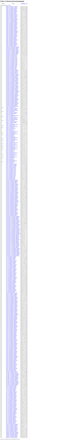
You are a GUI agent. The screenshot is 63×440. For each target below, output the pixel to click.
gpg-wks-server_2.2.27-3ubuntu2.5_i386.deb (12, 253)
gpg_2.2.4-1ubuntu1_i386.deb (10, 259)
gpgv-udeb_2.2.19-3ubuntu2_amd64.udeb (12, 383)
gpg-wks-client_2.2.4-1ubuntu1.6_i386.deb (12, 217)
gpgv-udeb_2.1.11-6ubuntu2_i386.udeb (12, 376)
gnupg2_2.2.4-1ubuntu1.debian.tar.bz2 (11, 126)
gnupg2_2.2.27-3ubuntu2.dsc (10, 140)
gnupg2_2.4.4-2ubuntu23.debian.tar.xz (11, 148)
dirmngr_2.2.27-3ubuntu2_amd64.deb (11, 20)
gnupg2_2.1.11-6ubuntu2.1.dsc (10, 116)
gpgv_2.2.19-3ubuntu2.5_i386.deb (11, 392)
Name (13, 3)
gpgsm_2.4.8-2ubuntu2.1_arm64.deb (11, 357)
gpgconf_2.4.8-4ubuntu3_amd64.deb (11, 321)
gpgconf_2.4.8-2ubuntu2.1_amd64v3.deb (12, 314)
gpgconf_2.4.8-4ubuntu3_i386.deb (11, 324)
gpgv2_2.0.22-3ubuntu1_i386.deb (11, 386)
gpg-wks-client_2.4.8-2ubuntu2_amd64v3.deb (13, 236)
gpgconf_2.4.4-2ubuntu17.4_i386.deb (11, 306)
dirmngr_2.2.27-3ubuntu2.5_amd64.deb (12, 18)
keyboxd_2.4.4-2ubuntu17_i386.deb (11, 427)
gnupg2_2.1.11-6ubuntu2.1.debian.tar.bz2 (12, 115)
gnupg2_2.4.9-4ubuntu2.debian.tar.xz (11, 160)
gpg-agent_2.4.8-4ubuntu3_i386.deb (11, 211)
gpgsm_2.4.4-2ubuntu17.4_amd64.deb (11, 347)
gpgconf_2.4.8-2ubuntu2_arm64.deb (11, 319)
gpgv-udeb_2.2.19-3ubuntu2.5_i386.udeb (12, 382)
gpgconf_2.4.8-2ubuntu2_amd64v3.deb (12, 318)
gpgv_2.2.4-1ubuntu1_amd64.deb (11, 389)
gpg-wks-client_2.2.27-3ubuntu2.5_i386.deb (12, 225)
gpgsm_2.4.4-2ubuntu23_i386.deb (11, 354)
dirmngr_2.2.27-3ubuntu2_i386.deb (11, 21)
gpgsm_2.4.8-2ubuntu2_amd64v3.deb (11, 360)
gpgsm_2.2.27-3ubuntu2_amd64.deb (11, 345)
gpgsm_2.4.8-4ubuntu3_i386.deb (11, 366)
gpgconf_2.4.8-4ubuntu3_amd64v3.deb (12, 322)
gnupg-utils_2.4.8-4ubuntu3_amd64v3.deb (12, 99)
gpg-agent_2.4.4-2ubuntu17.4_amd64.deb (12, 192)
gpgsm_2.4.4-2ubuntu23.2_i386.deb (11, 352)
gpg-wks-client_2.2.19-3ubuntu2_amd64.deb (12, 222)
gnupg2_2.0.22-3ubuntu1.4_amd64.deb (12, 108)
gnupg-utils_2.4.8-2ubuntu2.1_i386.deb (12, 93)
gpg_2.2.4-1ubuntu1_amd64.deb (11, 258)
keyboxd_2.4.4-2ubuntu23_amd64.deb (11, 430)
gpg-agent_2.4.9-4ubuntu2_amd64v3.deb (12, 213)
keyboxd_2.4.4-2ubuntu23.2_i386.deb (11, 429)
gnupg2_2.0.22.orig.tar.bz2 (10, 114)
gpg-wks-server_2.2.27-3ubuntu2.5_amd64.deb (13, 252)
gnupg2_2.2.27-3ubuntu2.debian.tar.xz (11, 139)
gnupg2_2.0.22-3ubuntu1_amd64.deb (11, 112)
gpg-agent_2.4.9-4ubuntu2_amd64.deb (11, 212)
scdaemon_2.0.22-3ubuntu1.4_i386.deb (12, 433)
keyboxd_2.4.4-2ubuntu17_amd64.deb (11, 426)
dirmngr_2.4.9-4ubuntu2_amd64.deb (11, 42)
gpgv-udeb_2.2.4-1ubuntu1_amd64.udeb (12, 379)
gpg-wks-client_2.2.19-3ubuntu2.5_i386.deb (12, 221)
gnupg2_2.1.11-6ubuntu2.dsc (10, 120)
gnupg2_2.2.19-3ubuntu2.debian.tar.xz (11, 133)
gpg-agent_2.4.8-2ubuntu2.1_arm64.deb (12, 202)
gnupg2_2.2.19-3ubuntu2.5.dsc (10, 132)
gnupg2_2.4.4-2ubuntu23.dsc (10, 149)
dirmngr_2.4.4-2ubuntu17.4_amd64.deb (12, 22)
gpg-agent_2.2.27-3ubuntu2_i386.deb (11, 191)
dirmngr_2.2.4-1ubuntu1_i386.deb (11, 13)
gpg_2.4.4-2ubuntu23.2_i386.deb (11, 273)
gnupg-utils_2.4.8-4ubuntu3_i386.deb (11, 101)
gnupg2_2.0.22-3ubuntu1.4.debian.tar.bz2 (12, 106)
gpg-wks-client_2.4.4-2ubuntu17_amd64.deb (12, 229)
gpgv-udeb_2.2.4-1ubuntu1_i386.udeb (11, 380)
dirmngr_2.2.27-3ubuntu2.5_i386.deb (11, 19)
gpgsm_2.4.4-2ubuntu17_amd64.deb (11, 349)
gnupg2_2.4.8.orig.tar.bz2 (10, 158)
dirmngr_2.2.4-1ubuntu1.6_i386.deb (11, 11)
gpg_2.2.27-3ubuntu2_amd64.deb (11, 266)
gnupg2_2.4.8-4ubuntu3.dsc (10, 157)
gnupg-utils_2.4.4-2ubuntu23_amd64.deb (12, 88)
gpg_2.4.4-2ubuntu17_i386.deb (10, 271)
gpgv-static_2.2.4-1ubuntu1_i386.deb (11, 372)
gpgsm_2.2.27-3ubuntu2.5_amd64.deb (11, 343)
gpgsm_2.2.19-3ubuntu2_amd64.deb (11, 341)
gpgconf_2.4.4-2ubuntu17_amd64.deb (11, 307)
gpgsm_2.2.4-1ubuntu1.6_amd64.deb (11, 335)
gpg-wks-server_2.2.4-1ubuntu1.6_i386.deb (12, 245)
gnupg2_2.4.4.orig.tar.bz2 (10, 150)
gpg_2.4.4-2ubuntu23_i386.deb (10, 275)
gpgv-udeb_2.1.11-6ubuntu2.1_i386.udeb (12, 374)
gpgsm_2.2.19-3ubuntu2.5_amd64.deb (11, 339)
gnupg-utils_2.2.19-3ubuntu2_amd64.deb (12, 76)
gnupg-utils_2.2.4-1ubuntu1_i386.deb (11, 73)
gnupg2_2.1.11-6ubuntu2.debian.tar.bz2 (12, 119)
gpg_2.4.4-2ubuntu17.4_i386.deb (11, 269)
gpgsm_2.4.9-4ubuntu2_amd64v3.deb (11, 368)
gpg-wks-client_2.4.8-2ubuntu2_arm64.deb (12, 237)
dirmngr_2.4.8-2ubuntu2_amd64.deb (11, 34)
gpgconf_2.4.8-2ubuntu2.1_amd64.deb (11, 313)
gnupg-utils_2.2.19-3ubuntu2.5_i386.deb (12, 75)
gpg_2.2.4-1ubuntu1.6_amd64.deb (11, 256)
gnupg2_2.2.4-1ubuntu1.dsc (10, 127)
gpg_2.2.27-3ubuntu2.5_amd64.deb (11, 264)
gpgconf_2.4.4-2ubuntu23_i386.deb (11, 312)
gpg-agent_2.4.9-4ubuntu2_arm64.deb (11, 214)
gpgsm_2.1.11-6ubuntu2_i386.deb (11, 334)
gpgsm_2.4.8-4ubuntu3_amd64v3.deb (11, 364)
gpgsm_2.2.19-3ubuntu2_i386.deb (11, 342)
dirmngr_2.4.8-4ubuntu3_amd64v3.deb (12, 39)
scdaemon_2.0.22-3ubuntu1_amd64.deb (12, 434)
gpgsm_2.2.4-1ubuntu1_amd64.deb (11, 337)
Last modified (23, 3)
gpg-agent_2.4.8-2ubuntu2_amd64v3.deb (12, 205)
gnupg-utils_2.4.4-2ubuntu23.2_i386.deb (12, 87)
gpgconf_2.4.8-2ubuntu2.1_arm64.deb (11, 315)
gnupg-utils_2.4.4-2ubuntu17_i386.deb (11, 85)
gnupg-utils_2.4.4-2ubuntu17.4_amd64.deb (12, 82)
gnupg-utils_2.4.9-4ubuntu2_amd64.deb (12, 102)
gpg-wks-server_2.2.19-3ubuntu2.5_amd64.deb (13, 248)
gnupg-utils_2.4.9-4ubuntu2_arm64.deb (12, 104)
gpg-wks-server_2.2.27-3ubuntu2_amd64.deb (12, 254)
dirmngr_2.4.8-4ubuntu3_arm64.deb (11, 40)
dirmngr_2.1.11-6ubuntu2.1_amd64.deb (12, 6)
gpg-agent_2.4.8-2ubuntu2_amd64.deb (11, 204)
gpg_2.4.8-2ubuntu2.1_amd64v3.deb (11, 277)
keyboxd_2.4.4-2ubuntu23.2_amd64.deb (12, 428)
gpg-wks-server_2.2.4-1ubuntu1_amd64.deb (12, 246)
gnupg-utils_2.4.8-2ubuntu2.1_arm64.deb (12, 92)
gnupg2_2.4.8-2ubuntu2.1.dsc (10, 153)
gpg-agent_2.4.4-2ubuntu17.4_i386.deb (12, 193)
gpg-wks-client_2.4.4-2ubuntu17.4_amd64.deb (13, 228)
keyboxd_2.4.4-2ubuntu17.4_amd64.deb (12, 424)
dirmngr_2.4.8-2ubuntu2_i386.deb (11, 37)
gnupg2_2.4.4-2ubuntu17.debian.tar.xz (11, 144)
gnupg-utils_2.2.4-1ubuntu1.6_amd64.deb (12, 70)
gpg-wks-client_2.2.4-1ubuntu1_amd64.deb (12, 218)
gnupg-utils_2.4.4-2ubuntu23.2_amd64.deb (12, 86)
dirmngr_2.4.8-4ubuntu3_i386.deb (11, 41)
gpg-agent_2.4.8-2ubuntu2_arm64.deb (11, 206)
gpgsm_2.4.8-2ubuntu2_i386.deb (11, 362)
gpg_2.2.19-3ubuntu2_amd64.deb (11, 262)
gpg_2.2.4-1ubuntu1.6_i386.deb (10, 257)
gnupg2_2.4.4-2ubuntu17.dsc (10, 145)
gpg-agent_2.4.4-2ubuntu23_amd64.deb (12, 198)
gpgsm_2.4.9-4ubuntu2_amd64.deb (11, 367)
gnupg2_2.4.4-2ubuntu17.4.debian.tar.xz (12, 142)
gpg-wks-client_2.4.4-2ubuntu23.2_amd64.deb (13, 230)
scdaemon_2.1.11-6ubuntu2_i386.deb (11, 437)
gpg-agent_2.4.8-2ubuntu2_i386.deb (11, 207)
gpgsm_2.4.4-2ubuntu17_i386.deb (11, 350)
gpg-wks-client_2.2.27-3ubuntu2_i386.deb (12, 227)
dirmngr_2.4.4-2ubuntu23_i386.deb (11, 29)
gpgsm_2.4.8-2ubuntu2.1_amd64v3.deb (12, 356)
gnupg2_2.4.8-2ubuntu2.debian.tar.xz (11, 154)
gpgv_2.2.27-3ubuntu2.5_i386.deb (11, 396)
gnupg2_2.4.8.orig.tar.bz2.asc (10, 159)
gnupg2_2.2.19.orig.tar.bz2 (10, 135)
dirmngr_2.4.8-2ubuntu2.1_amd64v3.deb (12, 31)
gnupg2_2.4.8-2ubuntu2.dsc (10, 155)
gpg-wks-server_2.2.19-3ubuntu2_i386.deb (12, 251)
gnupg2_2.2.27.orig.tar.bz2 (10, 141)
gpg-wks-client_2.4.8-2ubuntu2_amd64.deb (12, 235)
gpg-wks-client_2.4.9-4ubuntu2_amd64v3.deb (13, 242)
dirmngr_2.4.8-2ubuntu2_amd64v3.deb (12, 35)
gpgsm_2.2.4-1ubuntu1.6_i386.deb (11, 336)
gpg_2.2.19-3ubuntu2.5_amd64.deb (11, 260)
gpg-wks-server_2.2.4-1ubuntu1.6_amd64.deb (13, 244)
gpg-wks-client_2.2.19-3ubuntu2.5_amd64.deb (13, 220)
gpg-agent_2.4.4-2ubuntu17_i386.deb (11, 195)
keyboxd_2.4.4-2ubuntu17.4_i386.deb (11, 425)
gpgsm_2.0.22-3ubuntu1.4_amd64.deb (11, 329)
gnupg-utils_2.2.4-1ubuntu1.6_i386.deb (12, 71)
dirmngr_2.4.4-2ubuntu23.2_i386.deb (11, 27)
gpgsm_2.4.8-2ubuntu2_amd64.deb (11, 359)
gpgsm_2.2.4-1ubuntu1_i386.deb (11, 338)
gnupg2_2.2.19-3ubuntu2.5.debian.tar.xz (12, 131)
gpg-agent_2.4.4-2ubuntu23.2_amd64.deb (12, 196)
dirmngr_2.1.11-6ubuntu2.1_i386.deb (11, 7)
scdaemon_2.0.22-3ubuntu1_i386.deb (11, 435)
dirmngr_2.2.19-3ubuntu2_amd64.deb (11, 16)
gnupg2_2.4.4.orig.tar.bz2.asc (10, 151)
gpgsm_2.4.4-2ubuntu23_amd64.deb (11, 353)
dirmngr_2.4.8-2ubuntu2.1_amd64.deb (11, 30)
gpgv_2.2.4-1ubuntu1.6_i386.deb (11, 388)
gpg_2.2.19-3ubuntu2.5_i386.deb (11, 261)
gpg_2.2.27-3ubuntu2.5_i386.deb (11, 265)
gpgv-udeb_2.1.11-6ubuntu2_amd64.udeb (12, 375)
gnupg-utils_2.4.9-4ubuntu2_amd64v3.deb (12, 103)
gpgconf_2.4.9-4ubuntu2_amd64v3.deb (12, 326)
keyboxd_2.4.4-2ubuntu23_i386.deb (11, 431)
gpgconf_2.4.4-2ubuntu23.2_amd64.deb (12, 309)
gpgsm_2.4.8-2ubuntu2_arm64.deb (11, 361)
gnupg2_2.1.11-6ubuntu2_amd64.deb (11, 121)
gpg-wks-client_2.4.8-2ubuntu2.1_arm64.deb (12, 234)
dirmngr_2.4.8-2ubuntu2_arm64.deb (11, 36)
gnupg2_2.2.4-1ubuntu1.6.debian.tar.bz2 (12, 124)
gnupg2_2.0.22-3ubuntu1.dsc (10, 111)
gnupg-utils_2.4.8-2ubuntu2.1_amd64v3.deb (12, 91)
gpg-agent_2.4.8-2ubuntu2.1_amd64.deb (12, 200)
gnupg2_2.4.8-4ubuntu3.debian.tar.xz (11, 156)
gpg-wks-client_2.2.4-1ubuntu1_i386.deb (12, 219)
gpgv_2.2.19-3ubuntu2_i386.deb (11, 394)
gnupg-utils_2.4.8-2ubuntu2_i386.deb (11, 97)
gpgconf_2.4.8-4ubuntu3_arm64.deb (11, 323)
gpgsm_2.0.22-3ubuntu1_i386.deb (11, 332)
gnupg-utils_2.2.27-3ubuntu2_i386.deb (11, 81)
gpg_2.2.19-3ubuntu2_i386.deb (10, 263)
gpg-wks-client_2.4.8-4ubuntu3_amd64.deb (12, 238)
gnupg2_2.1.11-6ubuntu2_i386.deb (11, 122)
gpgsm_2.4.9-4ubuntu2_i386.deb (11, 370)
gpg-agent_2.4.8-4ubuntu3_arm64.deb (11, 210)
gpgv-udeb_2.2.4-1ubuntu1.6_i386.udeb (12, 378)
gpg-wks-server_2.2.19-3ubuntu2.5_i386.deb (12, 249)
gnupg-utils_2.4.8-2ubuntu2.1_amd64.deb (12, 90)
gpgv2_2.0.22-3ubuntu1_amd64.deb (11, 385)
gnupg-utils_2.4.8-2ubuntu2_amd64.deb (12, 94)
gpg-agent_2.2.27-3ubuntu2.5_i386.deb (12, 189)
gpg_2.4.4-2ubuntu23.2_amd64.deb (11, 272)
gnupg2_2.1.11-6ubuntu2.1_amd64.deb (12, 117)
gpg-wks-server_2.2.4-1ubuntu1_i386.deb (12, 247)
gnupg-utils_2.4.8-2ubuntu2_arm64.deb (12, 96)
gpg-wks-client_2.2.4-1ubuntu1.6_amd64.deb (12, 216)
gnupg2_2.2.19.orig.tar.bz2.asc (10, 136)
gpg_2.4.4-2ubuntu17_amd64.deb (11, 270)
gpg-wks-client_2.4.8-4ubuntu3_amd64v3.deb (13, 239)
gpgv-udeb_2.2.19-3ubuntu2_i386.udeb (12, 384)
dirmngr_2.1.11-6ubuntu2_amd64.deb (11, 8)
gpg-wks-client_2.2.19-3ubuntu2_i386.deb (12, 223)
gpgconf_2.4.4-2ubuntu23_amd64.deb (11, 311)
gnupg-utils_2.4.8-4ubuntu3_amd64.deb (12, 98)
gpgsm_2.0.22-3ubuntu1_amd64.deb (11, 331)
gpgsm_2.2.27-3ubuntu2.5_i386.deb (11, 344)
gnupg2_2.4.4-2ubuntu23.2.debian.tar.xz (12, 146)
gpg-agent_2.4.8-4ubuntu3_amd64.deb (11, 208)
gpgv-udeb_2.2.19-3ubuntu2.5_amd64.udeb (12, 381)
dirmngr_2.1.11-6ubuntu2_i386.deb (11, 9)
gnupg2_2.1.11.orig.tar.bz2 (10, 123)
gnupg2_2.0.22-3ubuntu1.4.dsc (10, 107)
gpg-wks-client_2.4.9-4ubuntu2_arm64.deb (12, 243)
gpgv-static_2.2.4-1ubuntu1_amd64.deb (12, 371)
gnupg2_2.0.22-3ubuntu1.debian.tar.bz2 (12, 110)
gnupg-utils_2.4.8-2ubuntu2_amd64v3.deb (12, 95)
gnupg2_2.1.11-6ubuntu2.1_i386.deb (11, 118)
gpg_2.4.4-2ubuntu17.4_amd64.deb (11, 268)
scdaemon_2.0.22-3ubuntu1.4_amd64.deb (12, 432)
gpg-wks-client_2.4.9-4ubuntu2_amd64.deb (12, 241)
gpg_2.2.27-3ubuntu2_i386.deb (10, 267)
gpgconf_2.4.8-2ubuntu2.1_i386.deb (11, 316)
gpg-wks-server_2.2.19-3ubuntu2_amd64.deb (12, 250)
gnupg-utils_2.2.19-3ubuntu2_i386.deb (11, 77)
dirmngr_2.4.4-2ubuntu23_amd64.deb (11, 28)
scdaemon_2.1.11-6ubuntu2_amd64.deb (12, 436)
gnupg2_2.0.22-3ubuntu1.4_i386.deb (11, 109)
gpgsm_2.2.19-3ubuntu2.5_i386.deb (11, 340)
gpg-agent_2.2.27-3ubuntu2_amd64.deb (12, 190)
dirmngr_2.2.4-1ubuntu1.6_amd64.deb (11, 10)
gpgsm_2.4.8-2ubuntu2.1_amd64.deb (11, 355)
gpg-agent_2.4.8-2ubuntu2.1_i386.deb (11, 203)
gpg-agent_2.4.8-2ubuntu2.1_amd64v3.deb (12, 201)
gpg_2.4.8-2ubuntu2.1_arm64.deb (11, 278)
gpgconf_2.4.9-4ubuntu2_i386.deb (11, 328)
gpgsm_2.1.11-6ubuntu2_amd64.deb (11, 333)
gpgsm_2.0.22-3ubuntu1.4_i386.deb (11, 330)
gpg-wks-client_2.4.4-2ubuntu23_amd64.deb (12, 231)
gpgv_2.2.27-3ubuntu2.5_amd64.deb (11, 395)
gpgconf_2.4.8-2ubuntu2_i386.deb (11, 320)
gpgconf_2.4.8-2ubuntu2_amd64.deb (11, 317)
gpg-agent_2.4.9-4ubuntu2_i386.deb (11, 215)
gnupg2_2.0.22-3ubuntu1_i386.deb (11, 113)
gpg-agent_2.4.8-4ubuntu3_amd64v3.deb (12, 209)
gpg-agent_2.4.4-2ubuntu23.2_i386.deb (12, 197)
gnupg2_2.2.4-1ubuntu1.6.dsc (10, 125)
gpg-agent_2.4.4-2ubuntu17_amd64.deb (12, 194)
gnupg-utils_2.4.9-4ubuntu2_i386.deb (11, 105)
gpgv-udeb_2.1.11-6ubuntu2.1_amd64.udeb (12, 373)
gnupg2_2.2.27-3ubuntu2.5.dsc (10, 138)
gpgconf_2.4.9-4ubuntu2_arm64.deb (11, 327)
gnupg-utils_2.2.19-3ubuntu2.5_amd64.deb (12, 74)
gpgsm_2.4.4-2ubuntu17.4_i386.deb (11, 348)
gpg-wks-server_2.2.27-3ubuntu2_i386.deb (12, 255)
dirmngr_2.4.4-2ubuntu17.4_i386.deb (11, 23)
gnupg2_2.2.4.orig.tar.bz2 (10, 129)
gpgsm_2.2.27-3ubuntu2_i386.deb (11, 346)
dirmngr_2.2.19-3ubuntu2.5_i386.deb (11, 15)
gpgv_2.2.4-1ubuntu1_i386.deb (10, 390)
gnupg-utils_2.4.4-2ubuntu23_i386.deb (11, 89)
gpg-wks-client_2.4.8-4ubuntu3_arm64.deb (12, 240)
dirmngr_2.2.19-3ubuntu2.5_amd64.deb (12, 14)
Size (26, 3)
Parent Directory (8, 5)
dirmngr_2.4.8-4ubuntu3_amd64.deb (11, 38)
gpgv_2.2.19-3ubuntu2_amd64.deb (11, 393)
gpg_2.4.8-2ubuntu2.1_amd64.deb (11, 276)
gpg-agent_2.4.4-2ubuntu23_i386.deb (11, 199)
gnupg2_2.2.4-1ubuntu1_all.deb (10, 128)
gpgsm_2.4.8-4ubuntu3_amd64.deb (11, 363)
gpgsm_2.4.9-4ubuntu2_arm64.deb (11, 369)
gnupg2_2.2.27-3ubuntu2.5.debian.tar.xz (12, 137)
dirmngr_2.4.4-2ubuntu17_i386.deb (11, 25)
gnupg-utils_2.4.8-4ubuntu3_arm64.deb (12, 100)
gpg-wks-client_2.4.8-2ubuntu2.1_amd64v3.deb (13, 233)
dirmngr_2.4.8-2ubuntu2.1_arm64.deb (11, 32)
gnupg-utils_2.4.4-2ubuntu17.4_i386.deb (12, 83)
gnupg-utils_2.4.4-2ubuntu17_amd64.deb (12, 84)
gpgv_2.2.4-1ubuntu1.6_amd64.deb (11, 387)
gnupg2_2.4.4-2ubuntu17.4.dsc (10, 143)
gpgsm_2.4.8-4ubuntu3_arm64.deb (11, 365)
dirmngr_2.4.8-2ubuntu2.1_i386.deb (11, 33)
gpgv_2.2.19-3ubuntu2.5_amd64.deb (11, 391)
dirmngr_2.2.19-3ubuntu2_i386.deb (11, 17)
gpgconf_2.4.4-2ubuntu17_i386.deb (11, 308)
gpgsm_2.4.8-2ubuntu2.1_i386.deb (11, 358)
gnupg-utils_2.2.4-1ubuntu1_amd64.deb (12, 72)
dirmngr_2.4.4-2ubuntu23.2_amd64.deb (12, 26)
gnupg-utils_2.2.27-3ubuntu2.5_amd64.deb (12, 78)
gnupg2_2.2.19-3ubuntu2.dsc (10, 134)
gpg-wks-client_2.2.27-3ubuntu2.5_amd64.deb (13, 224)
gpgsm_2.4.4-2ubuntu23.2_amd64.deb (11, 351)
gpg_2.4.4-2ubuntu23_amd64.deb (11, 274)
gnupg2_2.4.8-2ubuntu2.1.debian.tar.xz (12, 152)
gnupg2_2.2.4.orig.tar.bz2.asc (10, 130)
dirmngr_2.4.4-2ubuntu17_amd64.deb (11, 24)
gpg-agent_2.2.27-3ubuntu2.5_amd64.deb (12, 188)
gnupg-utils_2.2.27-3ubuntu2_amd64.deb (12, 80)
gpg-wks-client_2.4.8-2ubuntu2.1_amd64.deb (12, 232)
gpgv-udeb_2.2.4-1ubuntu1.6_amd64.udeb (12, 377)
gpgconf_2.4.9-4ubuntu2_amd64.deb (11, 325)
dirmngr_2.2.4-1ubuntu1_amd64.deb (11, 12)
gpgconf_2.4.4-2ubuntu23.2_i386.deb (11, 310)
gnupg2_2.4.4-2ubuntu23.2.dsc (10, 147)
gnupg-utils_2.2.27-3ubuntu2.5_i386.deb (12, 79)
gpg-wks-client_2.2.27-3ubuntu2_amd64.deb (12, 226)
